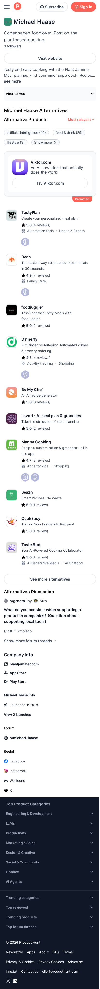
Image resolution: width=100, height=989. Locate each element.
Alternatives (15, 94)
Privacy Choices (51, 962)
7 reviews (41, 275)
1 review (40, 505)
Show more (43, 142)
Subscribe (54, 6)
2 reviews (41, 325)
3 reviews (41, 402)
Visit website (50, 58)
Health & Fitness (72, 231)
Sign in (86, 6)
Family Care (36, 281)
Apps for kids (37, 466)
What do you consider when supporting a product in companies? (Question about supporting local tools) (42, 615)
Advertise (75, 962)
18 (10, 631)
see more (12, 81)
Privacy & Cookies (20, 962)
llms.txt (11, 971)
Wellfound (17, 780)
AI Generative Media (43, 563)
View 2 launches (17, 714)
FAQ (55, 952)
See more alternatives (50, 579)
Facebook (17, 761)
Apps (31, 952)
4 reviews (41, 225)
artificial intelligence (26, 132)
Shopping (66, 363)
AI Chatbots (74, 563)
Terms (68, 952)
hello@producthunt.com (59, 971)
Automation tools (40, 231)
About (44, 952)
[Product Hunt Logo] (17, 6)
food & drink (69, 132)
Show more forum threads (28, 640)
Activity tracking (40, 363)
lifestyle (16, 142)
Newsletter (14, 952)
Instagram (18, 771)
